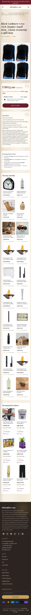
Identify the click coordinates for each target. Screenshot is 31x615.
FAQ (3, 562)
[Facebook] (3, 533)
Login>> (7, 433)
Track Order (5, 565)
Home (2, 13)
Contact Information (7, 584)
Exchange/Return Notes (9, 154)
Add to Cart (15, 105)
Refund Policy (5, 572)
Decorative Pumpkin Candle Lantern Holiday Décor (8, 236)
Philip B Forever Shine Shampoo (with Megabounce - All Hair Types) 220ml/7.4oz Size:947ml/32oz (8, 347)
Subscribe (15, 597)
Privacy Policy (5, 575)
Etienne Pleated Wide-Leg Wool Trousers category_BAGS (22, 479)
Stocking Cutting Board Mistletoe (8, 214)
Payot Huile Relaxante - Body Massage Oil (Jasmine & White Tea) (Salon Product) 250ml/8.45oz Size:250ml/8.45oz (8, 392)
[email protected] (15, 164)
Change (25, 97)
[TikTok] (15, 533)
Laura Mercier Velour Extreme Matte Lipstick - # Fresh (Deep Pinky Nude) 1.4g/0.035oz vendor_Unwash (8, 369)
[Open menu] (2, 7)
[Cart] (28, 7)
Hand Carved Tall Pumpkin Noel (20, 214)
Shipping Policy (6, 581)
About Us (4, 556)
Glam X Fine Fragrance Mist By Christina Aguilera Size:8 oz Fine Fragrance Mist (8, 479)
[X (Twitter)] (18, 533)
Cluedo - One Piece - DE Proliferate (8, 451)
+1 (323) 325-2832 (7, 545)
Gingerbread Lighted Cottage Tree (21, 347)
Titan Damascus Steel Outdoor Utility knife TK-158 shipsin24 (8, 422)
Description (5, 115)
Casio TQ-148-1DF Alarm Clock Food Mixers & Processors (8, 192)
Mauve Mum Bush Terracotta (21, 392)
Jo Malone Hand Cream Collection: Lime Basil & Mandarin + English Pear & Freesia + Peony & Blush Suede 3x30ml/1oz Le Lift (22, 325)
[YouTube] (11, 533)
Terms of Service (6, 578)
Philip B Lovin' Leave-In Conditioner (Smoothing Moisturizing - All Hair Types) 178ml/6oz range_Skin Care (22, 303)
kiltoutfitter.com (15, 7)
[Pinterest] (22, 533)
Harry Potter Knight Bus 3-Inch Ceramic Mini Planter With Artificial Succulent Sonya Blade (22, 451)
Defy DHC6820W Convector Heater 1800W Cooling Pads (8, 281)
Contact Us (5, 559)
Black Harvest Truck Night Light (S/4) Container (21, 236)
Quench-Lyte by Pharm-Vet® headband (22, 422)
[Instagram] (7, 533)
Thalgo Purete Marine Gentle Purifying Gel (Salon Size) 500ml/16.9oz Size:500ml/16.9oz (21, 192)
